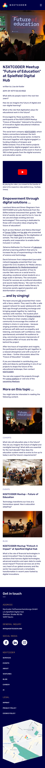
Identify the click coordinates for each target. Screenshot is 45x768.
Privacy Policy (9, 708)
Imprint (6, 703)
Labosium (37, 247)
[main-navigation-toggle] (40, 5)
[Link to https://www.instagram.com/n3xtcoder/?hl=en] (24, 645)
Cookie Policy (9, 713)
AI (3, 690)
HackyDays (18, 235)
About (6, 669)
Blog (5, 679)
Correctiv (14, 262)
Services (7, 658)
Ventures (7, 674)
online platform (12, 379)
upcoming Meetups (11, 381)
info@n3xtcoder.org (12, 629)
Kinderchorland (33, 316)
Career (6, 685)
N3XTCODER (30, 132)
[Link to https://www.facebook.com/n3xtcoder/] (6, 645)
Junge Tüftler (11, 232)
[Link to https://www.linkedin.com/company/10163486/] (15, 645)
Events (6, 663)
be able (24, 232)
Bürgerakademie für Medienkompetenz (20, 267)
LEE (19, 301)
